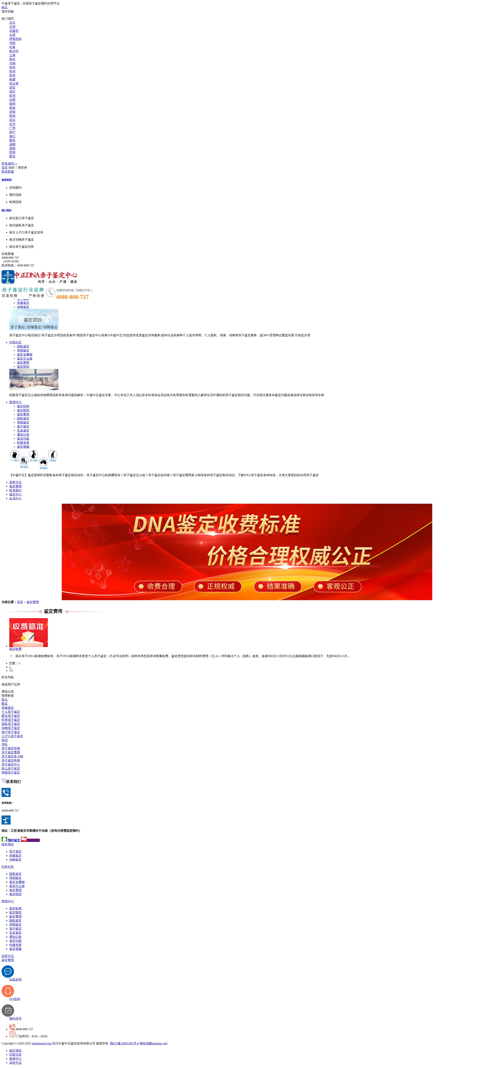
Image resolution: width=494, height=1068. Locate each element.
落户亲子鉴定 (11, 732)
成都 (12, 144)
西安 (12, 156)
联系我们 (15, 490)
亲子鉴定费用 (11, 752)
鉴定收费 (15, 649)
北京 (12, 22)
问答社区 (15, 342)
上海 (12, 55)
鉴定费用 (23, 362)
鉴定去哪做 (24, 354)
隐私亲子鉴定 (11, 724)
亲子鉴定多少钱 (12, 756)
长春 (12, 47)
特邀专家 (23, 442)
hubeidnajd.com (41, 1043)
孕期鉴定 (23, 350)
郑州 (12, 115)
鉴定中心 (15, 494)
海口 (12, 136)
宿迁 (12, 91)
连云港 (14, 83)
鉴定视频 (23, 446)
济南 (12, 111)
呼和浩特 (15, 39)
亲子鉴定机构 (11, 760)
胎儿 (5, 699)
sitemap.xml (160, 1043)
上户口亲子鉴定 (12, 736)
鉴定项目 (8, 844)
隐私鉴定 (23, 346)
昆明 (12, 152)
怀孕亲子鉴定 (11, 720)
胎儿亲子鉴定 (11, 768)
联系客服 (8, 171)
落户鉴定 (23, 426)
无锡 (12, 63)
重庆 (12, 140)
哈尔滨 (14, 51)
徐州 (12, 67)
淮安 (12, 87)
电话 (5, 740)
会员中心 (15, 498)
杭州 (12, 95)
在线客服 (8, 253)
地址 (5, 744)
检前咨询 (7, 179)
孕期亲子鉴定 (11, 772)
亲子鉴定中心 (11, 764)
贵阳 (12, 148)
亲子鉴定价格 (11, 748)
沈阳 (12, 43)
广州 (12, 128)
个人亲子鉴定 (11, 711)
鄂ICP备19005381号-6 (124, 1043)
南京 (5, 7)
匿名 (5, 703)
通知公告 (23, 434)
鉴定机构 (23, 406)
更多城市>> (9, 163)
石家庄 (14, 30)
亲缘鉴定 (23, 302)
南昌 (12, 107)
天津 (12, 26)
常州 (12, 71)
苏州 (12, 75)
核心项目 (7, 210)
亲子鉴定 (15, 851)
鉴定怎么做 (24, 358)
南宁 (12, 132)
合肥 (12, 99)
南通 (12, 79)
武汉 (12, 120)
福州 (12, 103)
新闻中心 (15, 402)
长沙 (12, 124)
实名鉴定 (23, 430)
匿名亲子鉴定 (11, 715)
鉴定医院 (23, 366)
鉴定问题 (23, 438)
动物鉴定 (23, 306)
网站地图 (146, 1043)
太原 (12, 34)
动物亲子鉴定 (11, 728)
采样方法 (15, 482)
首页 (5, 167)
